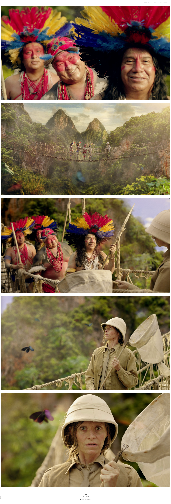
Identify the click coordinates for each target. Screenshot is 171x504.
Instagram (36, 2)
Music (25, 2)
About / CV (43, 2)
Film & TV (4, 2)
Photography (11, 2)
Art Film (31, 2)
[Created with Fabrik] (0, 497)
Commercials (19, 2)
